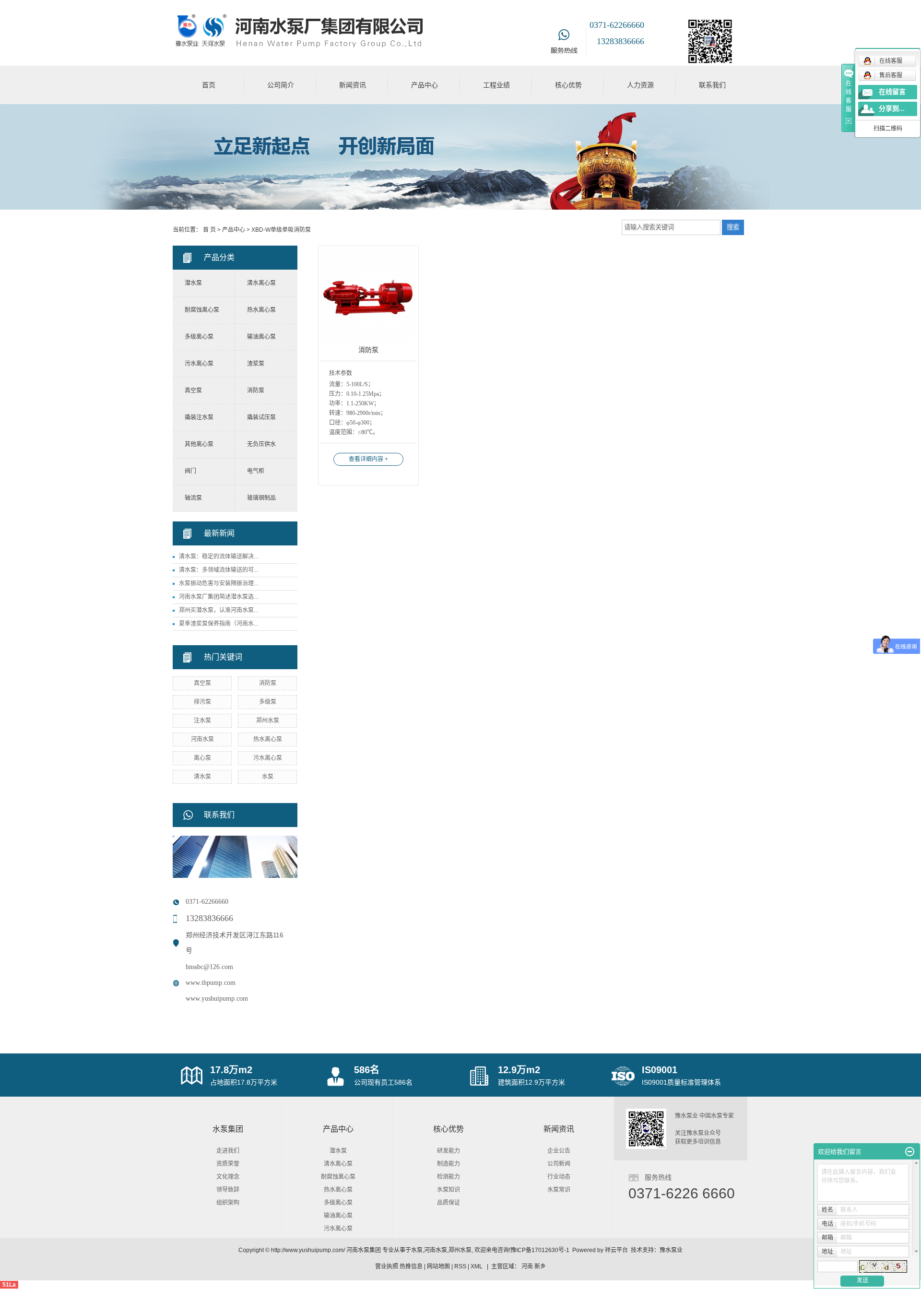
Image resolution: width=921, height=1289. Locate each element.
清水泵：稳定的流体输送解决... (218, 556)
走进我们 (227, 1150)
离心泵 (202, 758)
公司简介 (280, 85)
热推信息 (411, 1266)
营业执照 (386, 1266)
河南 (527, 1266)
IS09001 (659, 1069)
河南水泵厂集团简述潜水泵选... (218, 596)
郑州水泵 (267, 720)
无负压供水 (261, 444)
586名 (366, 1069)
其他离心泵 (199, 444)
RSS (460, 1266)
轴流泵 (193, 498)
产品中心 (424, 85)
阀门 (190, 471)
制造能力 (448, 1163)
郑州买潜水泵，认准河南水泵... (218, 610)
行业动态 (558, 1176)
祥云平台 (616, 1250)
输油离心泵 (261, 336)
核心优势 (568, 85)
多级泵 (267, 701)
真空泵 (193, 390)
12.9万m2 (519, 1069)
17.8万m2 (231, 1069)
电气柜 (255, 471)
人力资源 (640, 85)
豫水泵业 (671, 1250)
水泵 (267, 776)
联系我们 (712, 85)
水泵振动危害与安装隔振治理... (218, 583)
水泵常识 (558, 1189)
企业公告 (558, 1150)
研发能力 (448, 1150)
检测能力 (448, 1176)
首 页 (209, 229)
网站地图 (438, 1266)
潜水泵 (193, 283)
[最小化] (909, 1152)
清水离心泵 (261, 283)
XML (477, 1266)
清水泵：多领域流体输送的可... (218, 570)
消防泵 (255, 390)
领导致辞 (227, 1189)
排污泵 (202, 701)
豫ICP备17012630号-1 (539, 1250)
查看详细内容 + (368, 459)
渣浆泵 (255, 363)
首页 (208, 85)
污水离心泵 (199, 363)
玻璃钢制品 (261, 498)
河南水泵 (202, 739)
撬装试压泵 (261, 417)
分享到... (892, 108)
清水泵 (202, 776)
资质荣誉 (227, 1163)
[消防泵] (368, 296)
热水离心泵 (261, 310)
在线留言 (892, 91)
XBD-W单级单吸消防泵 (281, 229)
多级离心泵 (199, 336)
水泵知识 (448, 1189)
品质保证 (448, 1202)
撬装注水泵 (199, 417)
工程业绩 (496, 85)
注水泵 (202, 720)
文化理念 (227, 1176)
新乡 (540, 1266)
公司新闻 (558, 1163)
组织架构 (227, 1202)
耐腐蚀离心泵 (202, 310)
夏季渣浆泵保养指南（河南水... (218, 623)
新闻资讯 (352, 85)
